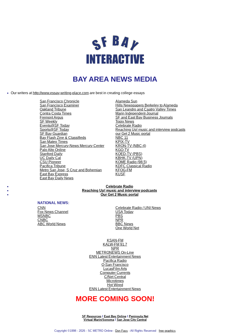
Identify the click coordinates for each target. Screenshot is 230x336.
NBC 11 (121, 138)
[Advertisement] (115, 12)
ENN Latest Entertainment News (115, 256)
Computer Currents (115, 273)
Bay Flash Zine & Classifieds (63, 138)
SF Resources (91, 316)
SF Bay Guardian (53, 134)
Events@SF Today (55, 125)
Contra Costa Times (55, 113)
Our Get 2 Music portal (119, 194)
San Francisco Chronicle (59, 101)
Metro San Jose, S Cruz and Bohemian (71, 170)
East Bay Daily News (56, 178)
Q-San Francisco (115, 265)
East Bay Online (115, 316)
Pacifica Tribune (53, 166)
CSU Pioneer (50, 162)
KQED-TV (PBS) (128, 154)
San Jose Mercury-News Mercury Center (72, 146)
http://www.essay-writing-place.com (61, 93)
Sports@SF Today (54, 129)
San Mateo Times (54, 142)
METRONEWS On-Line (115, 252)
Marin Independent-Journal (136, 113)
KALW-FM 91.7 (115, 244)
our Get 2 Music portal (132, 134)
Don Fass (121, 330)
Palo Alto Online (53, 150)
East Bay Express (54, 174)
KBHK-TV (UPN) (128, 158)
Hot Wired (115, 285)
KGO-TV (122, 150)
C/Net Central (115, 277)
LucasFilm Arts (115, 269)
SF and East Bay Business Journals (144, 117)
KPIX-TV (122, 142)
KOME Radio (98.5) (131, 162)
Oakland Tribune (53, 109)
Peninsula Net (138, 316)
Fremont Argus (51, 117)
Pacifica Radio (115, 261)
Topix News (124, 121)
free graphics (167, 330)
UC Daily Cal (50, 158)
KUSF (120, 174)
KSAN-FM (115, 240)
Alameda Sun (126, 101)
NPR (115, 248)
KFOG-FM (123, 170)
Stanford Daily (51, 154)
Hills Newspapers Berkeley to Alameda (146, 105)
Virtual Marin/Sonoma (99, 319)
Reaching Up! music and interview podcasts (150, 129)
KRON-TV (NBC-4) (130, 146)
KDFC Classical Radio (133, 166)
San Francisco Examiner (59, 105)
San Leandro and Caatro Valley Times (145, 109)
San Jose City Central (132, 319)
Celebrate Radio (128, 125)
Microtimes (115, 281)
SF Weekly (48, 121)
